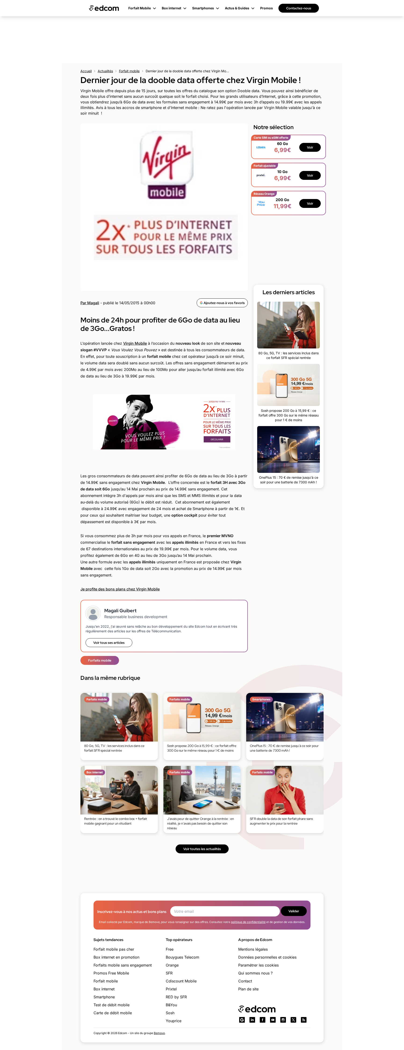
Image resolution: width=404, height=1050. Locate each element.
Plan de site (248, 989)
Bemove (159, 1033)
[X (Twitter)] (293, 1020)
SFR (169, 973)
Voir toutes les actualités (202, 849)
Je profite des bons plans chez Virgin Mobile (120, 589)
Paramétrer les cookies (258, 965)
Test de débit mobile (112, 1005)
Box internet (104, 989)
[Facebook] (262, 1020)
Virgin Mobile (135, 343)
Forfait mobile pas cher (114, 949)
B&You (171, 1005)
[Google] (242, 1020)
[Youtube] (273, 1020)
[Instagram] (283, 1020)
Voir (310, 147)
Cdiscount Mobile (181, 981)
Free (169, 949)
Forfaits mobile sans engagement (123, 965)
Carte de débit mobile (113, 1012)
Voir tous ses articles (109, 643)
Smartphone (104, 997)
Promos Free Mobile (111, 973)
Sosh (170, 1012)
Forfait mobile (129, 71)
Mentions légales (253, 949)
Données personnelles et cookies (267, 957)
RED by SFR (176, 997)
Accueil (86, 71)
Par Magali (89, 303)
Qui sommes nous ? (255, 973)
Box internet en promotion (116, 957)
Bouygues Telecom (182, 957)
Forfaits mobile (99, 660)
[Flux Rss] (303, 1020)
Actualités (105, 71)
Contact (245, 981)
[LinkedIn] (252, 1020)
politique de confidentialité (248, 922)
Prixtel (171, 989)
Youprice (173, 1020)
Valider (294, 911)
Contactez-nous (298, 8)
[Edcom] (104, 8)
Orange (172, 965)
